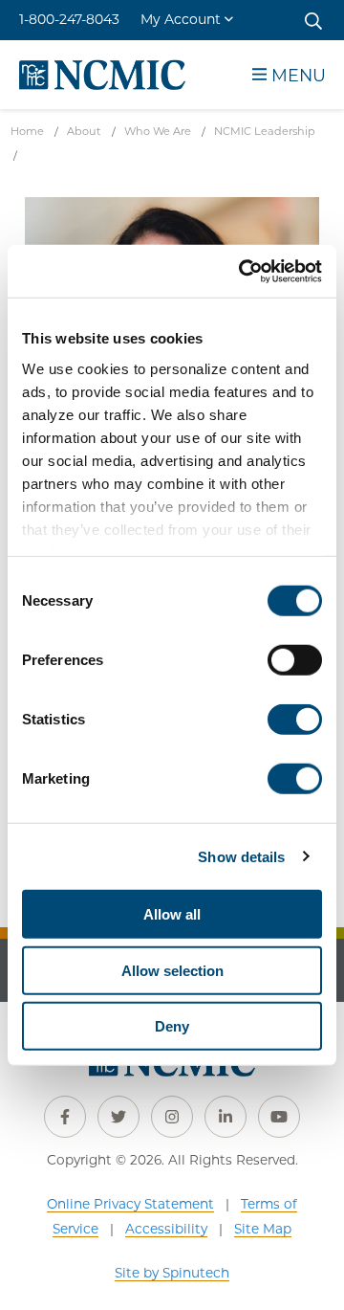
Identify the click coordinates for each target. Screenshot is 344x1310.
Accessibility (166, 1228)
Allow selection (172, 970)
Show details (241, 856)
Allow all (172, 914)
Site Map (262, 1228)
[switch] (295, 660)
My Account (180, 19)
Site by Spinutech (172, 1272)
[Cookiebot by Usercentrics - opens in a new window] (242, 270)
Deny (172, 1026)
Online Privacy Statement (130, 1203)
